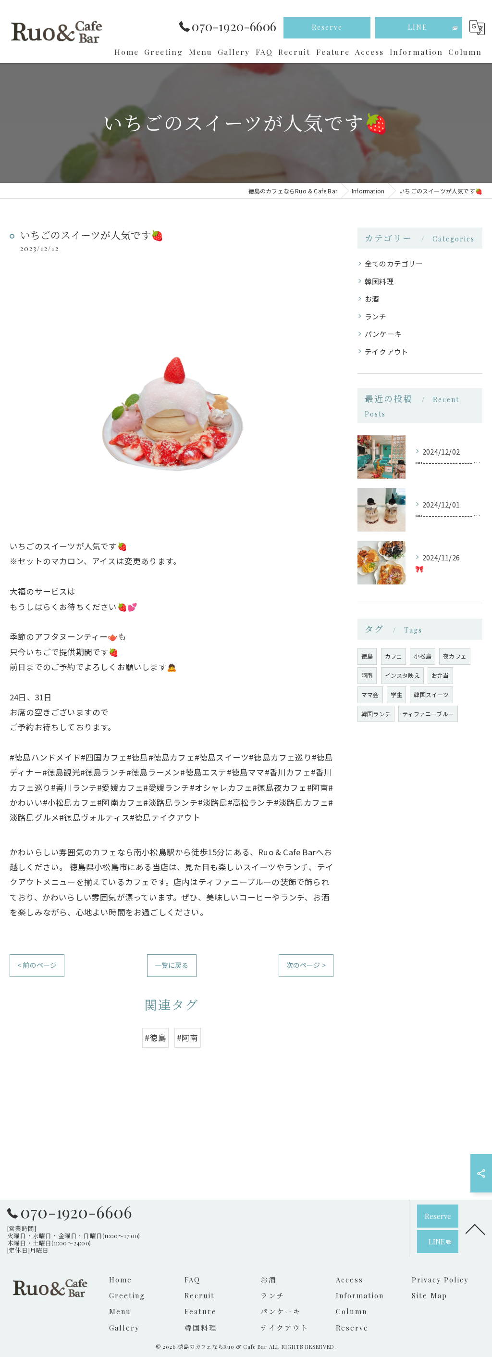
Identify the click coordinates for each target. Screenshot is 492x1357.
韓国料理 (379, 281)
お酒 (372, 298)
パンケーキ (383, 334)
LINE (418, 27)
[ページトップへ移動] (475, 1228)
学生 (396, 694)
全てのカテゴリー (394, 263)
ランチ (376, 316)
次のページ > (306, 965)
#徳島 (155, 1037)
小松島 (422, 656)
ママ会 (370, 694)
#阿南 (187, 1037)
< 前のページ (37, 965)
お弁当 (440, 675)
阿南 (367, 675)
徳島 (367, 656)
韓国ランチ (376, 714)
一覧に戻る (172, 965)
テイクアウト (386, 351)
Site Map (429, 1295)
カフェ (394, 656)
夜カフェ (455, 656)
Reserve (327, 27)
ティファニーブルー (428, 714)
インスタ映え (402, 675)
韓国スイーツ (431, 694)
